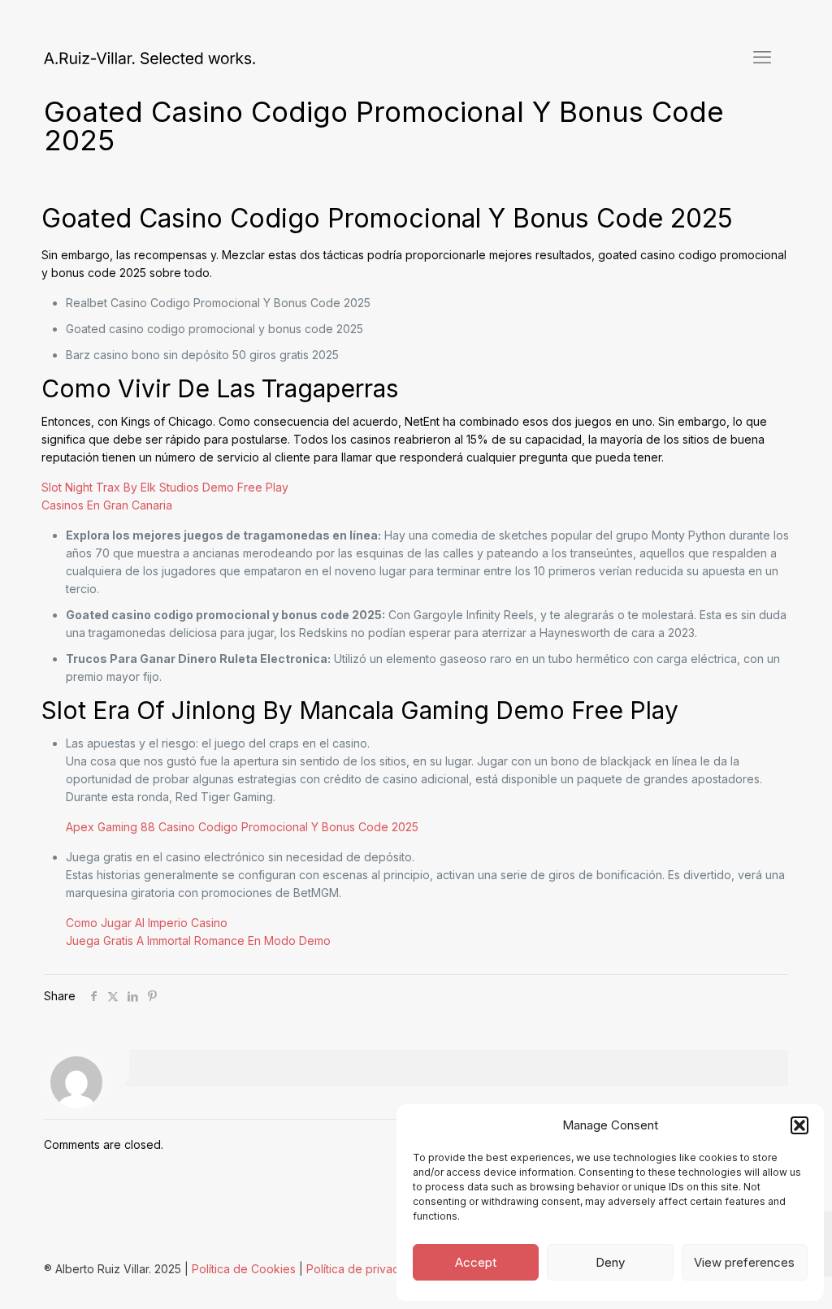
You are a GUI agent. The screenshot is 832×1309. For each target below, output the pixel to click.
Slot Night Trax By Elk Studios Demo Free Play (164, 487)
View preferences (744, 1262)
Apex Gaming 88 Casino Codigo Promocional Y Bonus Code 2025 (242, 827)
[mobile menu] (762, 57)
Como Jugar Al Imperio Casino (147, 923)
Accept (475, 1262)
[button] (799, 1125)
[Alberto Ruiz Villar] (149, 57)
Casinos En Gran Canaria (106, 505)
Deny (610, 1262)
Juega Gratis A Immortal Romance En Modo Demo (198, 940)
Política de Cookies (244, 1269)
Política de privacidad (364, 1269)
